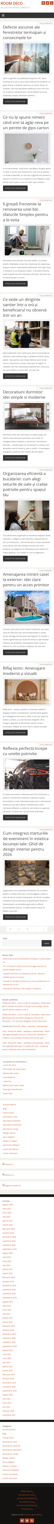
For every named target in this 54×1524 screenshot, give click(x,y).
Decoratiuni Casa (10, 1117)
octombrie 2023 (9, 1342)
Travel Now (7, 1093)
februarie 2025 (9, 1277)
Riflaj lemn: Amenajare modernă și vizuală (24, 670)
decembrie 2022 (9, 1382)
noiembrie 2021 (9, 1415)
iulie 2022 (7, 1399)
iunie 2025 (7, 1261)
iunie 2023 (7, 1358)
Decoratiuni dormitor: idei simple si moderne (24, 394)
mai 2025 (6, 1265)
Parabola (27, 1515)
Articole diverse (9, 1104)
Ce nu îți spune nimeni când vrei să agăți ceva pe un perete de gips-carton (26, 122)
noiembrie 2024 (9, 1289)
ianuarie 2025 (8, 1281)
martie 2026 (8, 1225)
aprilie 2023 (7, 1366)
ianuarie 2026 (8, 1233)
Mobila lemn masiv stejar (13, 1085)
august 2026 (8, 1204)
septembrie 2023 (10, 1346)
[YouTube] (43, 3)
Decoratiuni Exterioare (12, 1125)
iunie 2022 (7, 1403)
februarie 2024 (9, 1326)
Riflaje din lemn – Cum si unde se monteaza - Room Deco (27, 1003)
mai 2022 (6, 1407)
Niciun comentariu (46, 23)
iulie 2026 (7, 1208)
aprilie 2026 (7, 1221)
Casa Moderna (9, 1077)
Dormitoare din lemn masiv (14, 1069)
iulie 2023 (7, 1354)
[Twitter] (47, 3)
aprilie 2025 (7, 1269)
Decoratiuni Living (10, 1129)
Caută (5, 938)
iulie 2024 (7, 1306)
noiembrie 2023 (9, 1338)
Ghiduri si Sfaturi (10, 1141)
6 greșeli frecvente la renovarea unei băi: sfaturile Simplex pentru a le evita (25, 211)
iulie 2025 (7, 1257)
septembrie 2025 (10, 1249)
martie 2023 (8, 1370)
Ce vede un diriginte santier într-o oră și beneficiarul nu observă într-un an (25, 307)
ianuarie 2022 (8, 1411)
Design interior (9, 1133)
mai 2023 (6, 1362)
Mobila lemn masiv (11, 1073)
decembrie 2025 (9, 1237)
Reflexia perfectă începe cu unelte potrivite (25, 750)
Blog (5, 1108)
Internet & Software (11, 1145)
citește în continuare (15, 101)
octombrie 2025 (9, 1245)
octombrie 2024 (9, 1293)
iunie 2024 (7, 1310)
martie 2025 (8, 1273)
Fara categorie (9, 1137)
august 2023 (8, 1350)
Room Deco (12, 3)
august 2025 (8, 1253)
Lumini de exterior (10, 1149)
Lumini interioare (10, 1153)
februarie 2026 (9, 1229)
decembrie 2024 (9, 1285)
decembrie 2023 (9, 1334)
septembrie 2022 (10, 1391)
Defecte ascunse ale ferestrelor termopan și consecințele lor (24, 32)
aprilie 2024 (7, 1318)
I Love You (7, 1081)
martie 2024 (8, 1322)
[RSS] (51, 3)
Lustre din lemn (9, 1065)
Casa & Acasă (8, 1113)
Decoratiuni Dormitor (12, 1121)
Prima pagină (26, 1491)
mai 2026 (6, 1216)
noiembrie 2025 (9, 1241)
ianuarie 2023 (8, 1378)
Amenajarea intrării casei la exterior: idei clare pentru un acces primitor (26, 579)
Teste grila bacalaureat (12, 1089)
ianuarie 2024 (8, 1330)
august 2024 (8, 1302)
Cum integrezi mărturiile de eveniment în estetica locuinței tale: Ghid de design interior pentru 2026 (26, 843)
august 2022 (8, 1395)
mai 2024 (6, 1314)
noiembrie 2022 (9, 1387)
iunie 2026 (7, 1212)
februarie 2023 (9, 1374)
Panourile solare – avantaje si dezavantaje (30, 1026)
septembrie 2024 (10, 1297)
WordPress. (38, 1515)
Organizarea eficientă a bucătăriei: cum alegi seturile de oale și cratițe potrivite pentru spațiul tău (25, 484)
